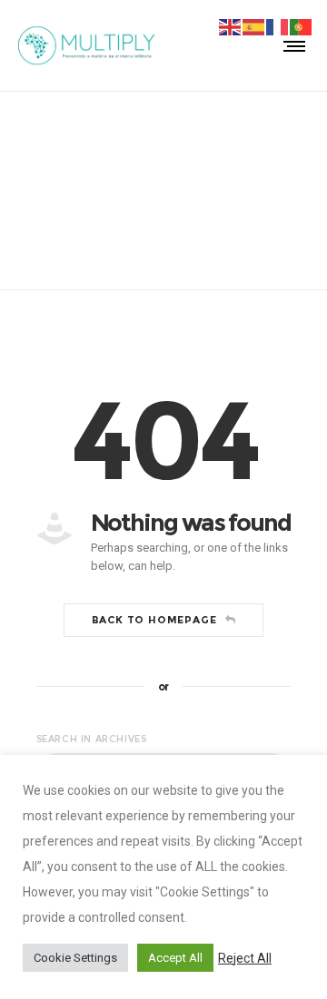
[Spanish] (254, 26)
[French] (278, 26)
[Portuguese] (301, 26)
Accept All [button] (175, 958)
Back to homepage (154, 619)
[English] (231, 26)
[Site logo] (86, 45)
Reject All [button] (245, 958)
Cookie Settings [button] (75, 958)
